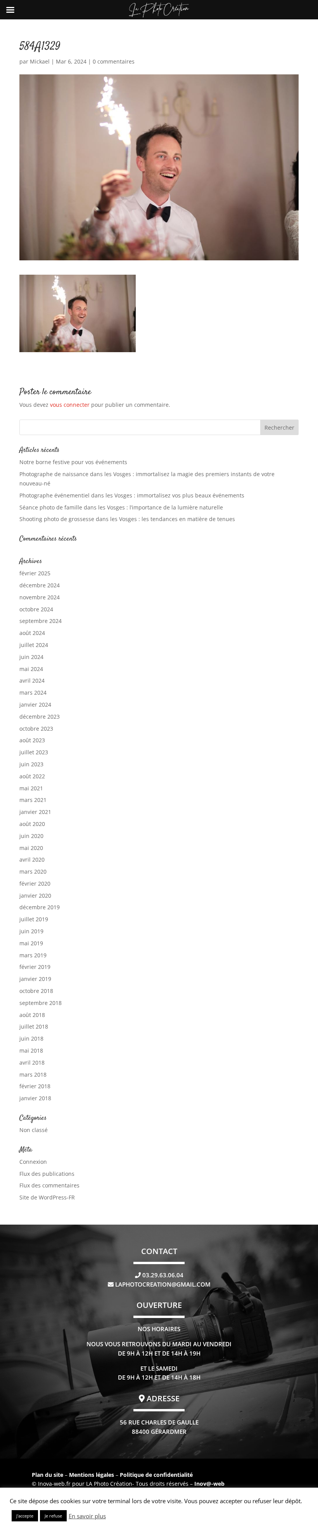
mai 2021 (31, 788)
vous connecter (70, 404)
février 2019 (34, 966)
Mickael (40, 61)
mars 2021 (33, 799)
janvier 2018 (35, 1098)
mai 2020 (31, 848)
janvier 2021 (35, 812)
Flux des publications (46, 1173)
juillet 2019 (33, 919)
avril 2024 (32, 680)
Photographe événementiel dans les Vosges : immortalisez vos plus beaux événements (131, 495)
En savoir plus (87, 1515)
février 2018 (34, 1086)
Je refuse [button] (53, 1516)
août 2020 (32, 824)
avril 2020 (32, 859)
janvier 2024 (35, 704)
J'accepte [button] (24, 1516)
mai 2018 (31, 1050)
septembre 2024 (40, 621)
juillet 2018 (33, 1026)
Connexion (33, 1161)
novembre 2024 (39, 597)
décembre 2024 (39, 585)
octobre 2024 (36, 609)
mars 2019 (33, 955)
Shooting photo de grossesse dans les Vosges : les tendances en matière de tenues (127, 519)
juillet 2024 (33, 645)
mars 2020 (33, 871)
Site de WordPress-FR (47, 1197)
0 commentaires (114, 61)
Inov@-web (209, 1483)
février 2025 (34, 573)
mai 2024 (31, 669)
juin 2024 (31, 657)
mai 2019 (31, 943)
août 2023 (32, 740)
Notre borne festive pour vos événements (73, 462)
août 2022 (32, 776)
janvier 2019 (35, 978)
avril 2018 (32, 1062)
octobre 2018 (36, 990)
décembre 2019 (39, 907)
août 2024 (32, 633)
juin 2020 (31, 836)
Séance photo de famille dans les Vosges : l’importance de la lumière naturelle (121, 507)
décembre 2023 (39, 716)
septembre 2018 (40, 1003)
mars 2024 (33, 692)
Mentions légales (92, 1474)
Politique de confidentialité (156, 1474)
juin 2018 (31, 1038)
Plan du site (47, 1474)
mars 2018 (33, 1074)
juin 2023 (31, 764)
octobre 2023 (36, 728)
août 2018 (32, 1015)
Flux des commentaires (49, 1185)
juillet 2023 (33, 752)
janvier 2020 (35, 895)
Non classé (33, 1130)
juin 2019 (31, 931)
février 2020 (34, 883)
